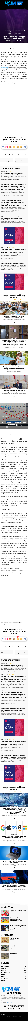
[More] (22, 48)
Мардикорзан (13, 953)
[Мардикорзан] (5, 956)
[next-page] (15, 399)
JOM (10, 40)
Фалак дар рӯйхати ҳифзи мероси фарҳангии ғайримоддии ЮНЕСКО (17, 919)
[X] (10, 48)
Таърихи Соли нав (14, 938)
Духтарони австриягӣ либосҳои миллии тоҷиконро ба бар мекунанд (18, 927)
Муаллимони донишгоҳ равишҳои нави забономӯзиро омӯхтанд (21, 161)
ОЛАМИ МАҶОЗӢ (4, 247)
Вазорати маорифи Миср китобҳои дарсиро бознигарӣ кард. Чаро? (14, 317)
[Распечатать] (19, 48)
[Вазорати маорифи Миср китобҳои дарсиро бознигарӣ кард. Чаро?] (14, 308)
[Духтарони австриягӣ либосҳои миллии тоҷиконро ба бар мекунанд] (5, 928)
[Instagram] (11, 1008)
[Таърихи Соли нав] (5, 940)
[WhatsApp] (13, 48)
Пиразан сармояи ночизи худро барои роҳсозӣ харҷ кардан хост (14, 391)
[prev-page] (12, 399)
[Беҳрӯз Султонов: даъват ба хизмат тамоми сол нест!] (5, 948)
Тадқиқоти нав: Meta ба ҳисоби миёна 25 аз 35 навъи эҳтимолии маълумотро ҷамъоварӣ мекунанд (13, 251)
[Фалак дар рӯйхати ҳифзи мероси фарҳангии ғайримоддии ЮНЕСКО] (5, 920)
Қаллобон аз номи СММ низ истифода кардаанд (6, 160)
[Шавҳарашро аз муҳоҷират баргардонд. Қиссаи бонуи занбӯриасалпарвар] (14, 358)
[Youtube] (19, 1008)
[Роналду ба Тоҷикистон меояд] (5, 913)
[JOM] (7, 40)
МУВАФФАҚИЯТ (6, 30)
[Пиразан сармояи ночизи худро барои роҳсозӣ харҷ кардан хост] (14, 382)
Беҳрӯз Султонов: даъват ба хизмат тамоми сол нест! (17, 946)
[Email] (16, 48)
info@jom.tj (10, 1002)
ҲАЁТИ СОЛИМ (17, 33)
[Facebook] (7, 48)
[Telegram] (13, 1008)
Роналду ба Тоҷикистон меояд (18, 910)
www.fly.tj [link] (4, 68)
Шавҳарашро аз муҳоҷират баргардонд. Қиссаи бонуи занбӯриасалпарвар (14, 367)
